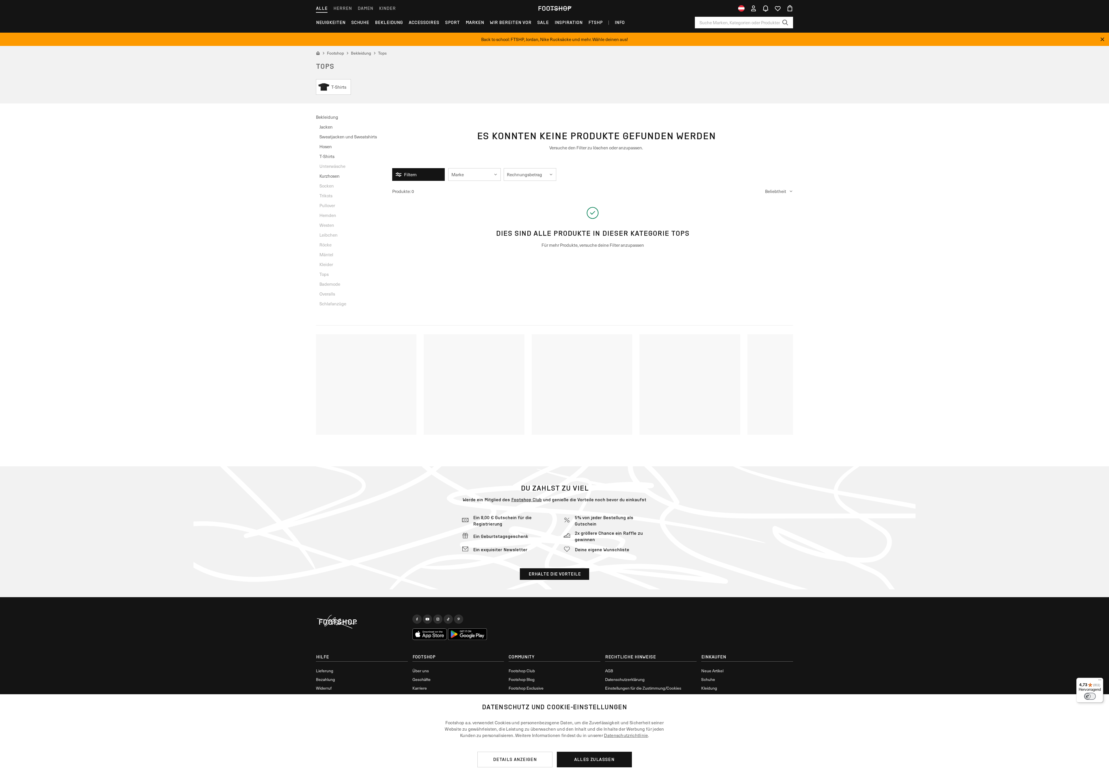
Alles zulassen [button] (594, 759)
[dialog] (554, 735)
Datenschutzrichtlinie (626, 735)
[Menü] (1099, 681)
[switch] (1090, 696)
